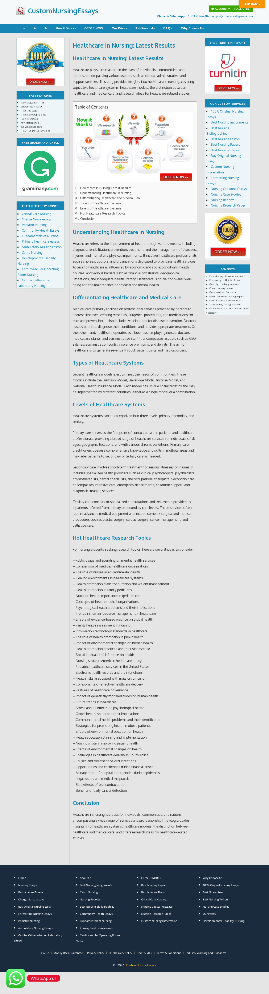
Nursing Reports (222, 200)
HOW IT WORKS (151, 878)
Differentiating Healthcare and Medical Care (110, 198)
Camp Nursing (32, 252)
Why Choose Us (192, 28)
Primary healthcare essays (41, 241)
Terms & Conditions (169, 953)
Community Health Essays (40, 230)
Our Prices (119, 28)
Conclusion (87, 218)
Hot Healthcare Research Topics (102, 213)
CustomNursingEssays (63, 10)
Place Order (242, 8)
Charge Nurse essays (37, 219)
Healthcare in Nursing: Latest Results (118, 58)
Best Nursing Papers (225, 144)
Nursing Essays (27, 885)
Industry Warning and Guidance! (206, 953)
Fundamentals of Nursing (40, 236)
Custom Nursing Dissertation (159, 921)
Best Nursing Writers (215, 899)
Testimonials (145, 28)
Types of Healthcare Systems (100, 203)
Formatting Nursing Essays (35, 914)
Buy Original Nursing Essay (34, 906)
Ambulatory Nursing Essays (42, 247)
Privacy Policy (95, 953)
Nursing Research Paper (228, 205)
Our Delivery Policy (120, 953)
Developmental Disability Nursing (223, 921)
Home (20, 28)
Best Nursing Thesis (225, 150)
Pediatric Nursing (34, 225)
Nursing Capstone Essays (229, 188)
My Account (220, 8)
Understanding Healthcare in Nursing (105, 193)
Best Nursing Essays (225, 139)
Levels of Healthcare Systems (100, 208)
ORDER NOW (93, 28)
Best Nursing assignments (229, 122)
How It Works (66, 28)
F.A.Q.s (167, 28)
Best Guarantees (213, 892)
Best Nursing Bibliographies (97, 906)
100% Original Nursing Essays (221, 885)
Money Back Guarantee (68, 953)
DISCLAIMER (144, 953)
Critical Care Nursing (36, 214)
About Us (40, 28)
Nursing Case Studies (226, 194)
